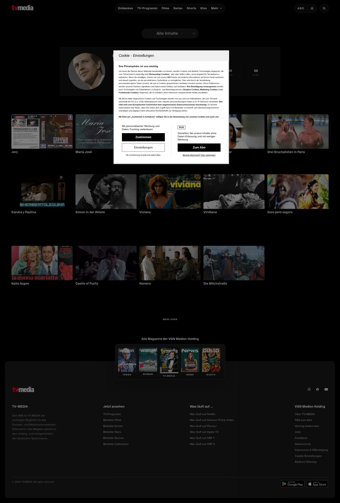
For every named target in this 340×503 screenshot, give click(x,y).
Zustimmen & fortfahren (143, 137)
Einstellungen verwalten (143, 147)
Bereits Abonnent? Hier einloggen (199, 155)
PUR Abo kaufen (199, 147)
